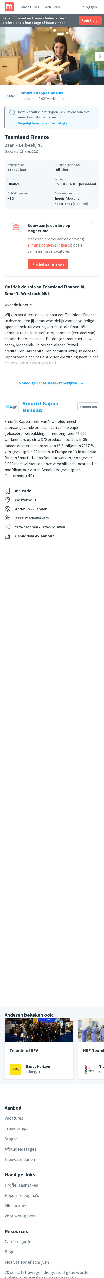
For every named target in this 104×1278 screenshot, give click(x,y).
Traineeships (16, 1128)
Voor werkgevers (20, 1216)
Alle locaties (16, 1205)
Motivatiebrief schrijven (27, 1262)
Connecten (88, 406)
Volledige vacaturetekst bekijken (48, 382)
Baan (9, 145)
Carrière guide (18, 1241)
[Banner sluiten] (92, 223)
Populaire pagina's (22, 1195)
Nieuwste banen (20, 1159)
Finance (13, 184)
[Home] (9, 7)
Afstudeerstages (20, 1149)
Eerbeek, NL (31, 145)
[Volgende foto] (93, 56)
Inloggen (89, 6)
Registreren (90, 20)
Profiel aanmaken (48, 264)
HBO (10, 198)
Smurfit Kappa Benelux (42, 92)
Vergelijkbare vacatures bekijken (43, 123)
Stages (11, 1139)
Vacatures (30, 6)
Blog (9, 1252)
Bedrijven (51, 6)
